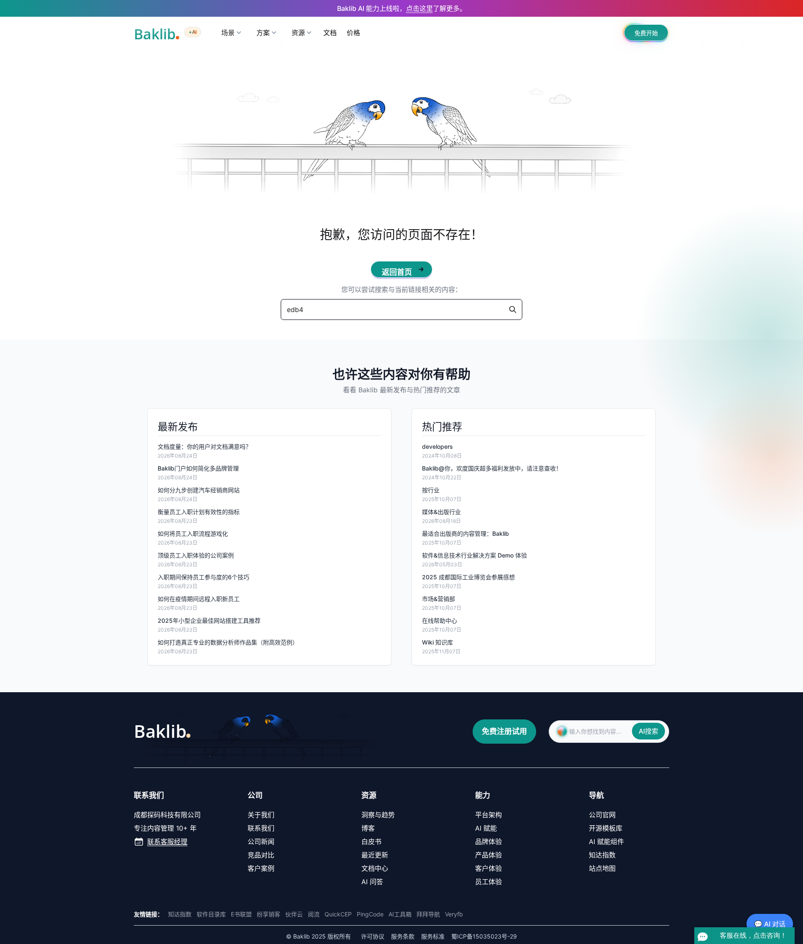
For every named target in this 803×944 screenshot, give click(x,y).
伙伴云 (294, 914)
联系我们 (261, 828)
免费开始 (646, 32)
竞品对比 (261, 855)
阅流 (314, 914)
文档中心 (374, 868)
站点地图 (602, 868)
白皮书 (371, 841)
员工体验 (488, 881)
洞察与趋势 (378, 815)
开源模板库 (605, 828)
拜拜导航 (428, 914)
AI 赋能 (486, 828)
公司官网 (602, 815)
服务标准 (433, 936)
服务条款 (402, 936)
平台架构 (488, 815)
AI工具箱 (400, 914)
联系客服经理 (167, 841)
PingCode (370, 914)
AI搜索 (648, 731)
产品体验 (488, 855)
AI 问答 (372, 881)
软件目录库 (211, 914)
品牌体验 (488, 841)
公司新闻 (261, 841)
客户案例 (261, 868)
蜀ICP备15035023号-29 (484, 936)
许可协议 (372, 936)
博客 (368, 828)
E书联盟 (241, 914)
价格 (353, 32)
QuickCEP (338, 914)
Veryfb (454, 914)
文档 (330, 32)
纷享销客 (268, 914)
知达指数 (602, 855)
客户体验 (488, 868)
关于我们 (261, 815)
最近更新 (374, 855)
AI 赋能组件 (606, 841)
